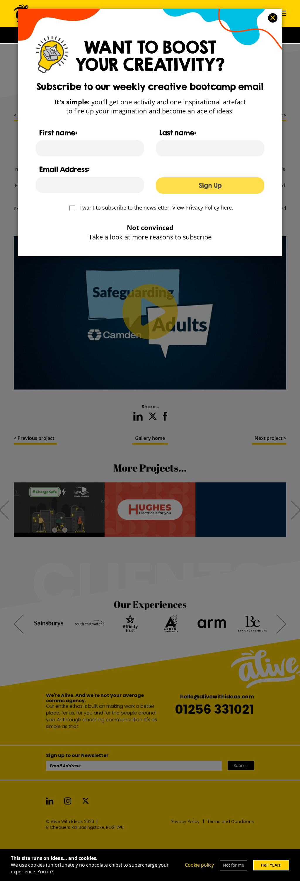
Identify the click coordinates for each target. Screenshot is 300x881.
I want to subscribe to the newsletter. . (156, 207)
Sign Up (210, 185)
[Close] (272, 18)
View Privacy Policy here (202, 207)
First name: (58, 133)
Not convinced (150, 227)
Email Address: (64, 169)
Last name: (177, 133)
